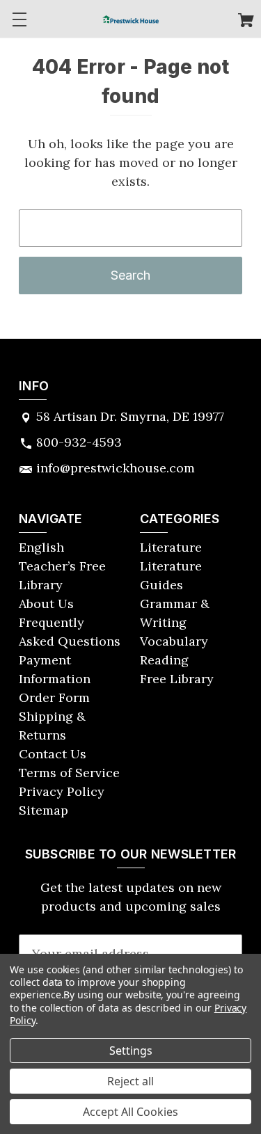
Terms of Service (69, 773)
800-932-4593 (79, 442)
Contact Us (52, 754)
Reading (164, 660)
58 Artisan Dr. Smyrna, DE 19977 (130, 416)
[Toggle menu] (19, 19)
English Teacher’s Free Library (62, 566)
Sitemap (43, 810)
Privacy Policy (61, 791)
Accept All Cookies (130, 1111)
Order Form (54, 697)
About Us (46, 604)
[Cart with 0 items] (246, 22)
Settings (130, 1050)
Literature (171, 547)
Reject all (130, 1081)
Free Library (177, 679)
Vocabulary (174, 641)
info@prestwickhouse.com (115, 468)
